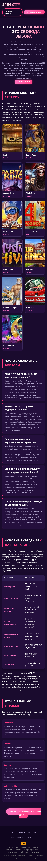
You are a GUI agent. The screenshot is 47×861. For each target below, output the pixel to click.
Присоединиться (34, 12)
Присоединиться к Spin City (25, 813)
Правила (22, 832)
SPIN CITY (11, 4)
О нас (13, 832)
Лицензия (32, 832)
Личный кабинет (9, 12)
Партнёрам (32, 838)
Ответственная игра (17, 838)
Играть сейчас (23, 82)
